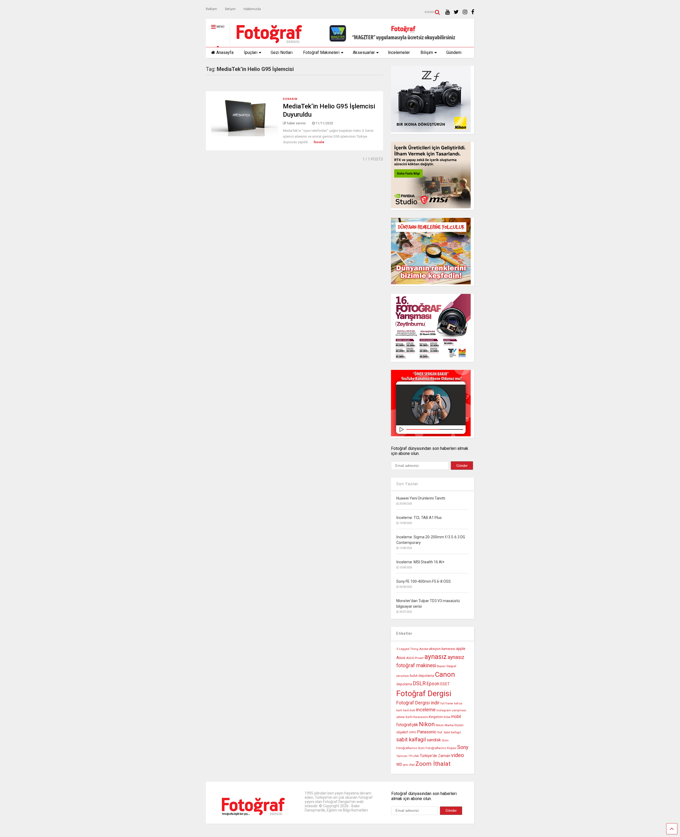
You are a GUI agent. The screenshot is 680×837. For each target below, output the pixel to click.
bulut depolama (422, 676)
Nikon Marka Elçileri (450, 725)
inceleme (426, 710)
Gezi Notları (281, 52)
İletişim (230, 9)
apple (460, 648)
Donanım (290, 99)
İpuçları (250, 52)
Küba (447, 717)
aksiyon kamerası (442, 649)
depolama (404, 684)
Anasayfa (224, 52)
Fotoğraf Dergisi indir (418, 702)
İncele (319, 142)
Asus (400, 657)
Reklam (211, 9)
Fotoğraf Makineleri (321, 52)
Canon (445, 674)
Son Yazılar (407, 484)
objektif (402, 732)
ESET (445, 684)
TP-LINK (413, 756)
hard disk (409, 710)
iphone (400, 717)
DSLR (419, 683)
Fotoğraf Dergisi (423, 693)
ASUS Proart (415, 658)
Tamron (401, 756)
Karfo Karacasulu (417, 717)
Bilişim (426, 52)
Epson (433, 683)
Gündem (453, 52)
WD (399, 764)
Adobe (423, 649)
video (457, 755)
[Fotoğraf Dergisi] (266, 43)
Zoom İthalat (432, 763)
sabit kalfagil (411, 739)
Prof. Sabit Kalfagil (449, 732)
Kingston (436, 717)
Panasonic (426, 731)
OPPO (412, 732)
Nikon (427, 724)
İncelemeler (399, 52)
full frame (446, 703)
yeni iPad (409, 765)
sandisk (434, 740)
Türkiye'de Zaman (435, 756)
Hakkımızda (252, 9)
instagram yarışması (451, 710)
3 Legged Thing (407, 649)
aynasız (435, 657)
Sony (462, 747)
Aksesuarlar (364, 52)
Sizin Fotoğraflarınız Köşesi (437, 748)
